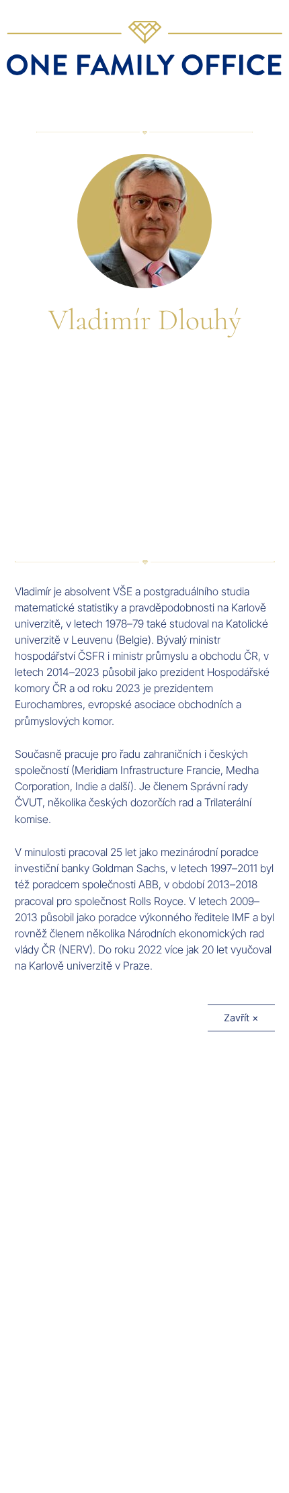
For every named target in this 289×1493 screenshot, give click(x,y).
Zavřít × (241, 1018)
